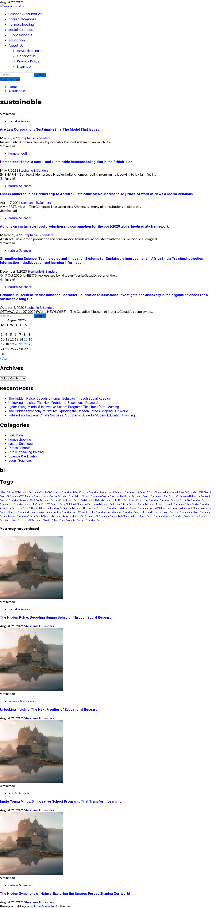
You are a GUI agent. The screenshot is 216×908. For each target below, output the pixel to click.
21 (21, 344)
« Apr (4, 358)
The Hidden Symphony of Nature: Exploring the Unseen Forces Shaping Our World (68, 411)
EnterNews (42, 906)
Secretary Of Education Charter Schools (38, 520)
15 (26, 339)
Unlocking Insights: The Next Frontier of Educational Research (53, 403)
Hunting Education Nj (64, 512)
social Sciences (21, 29)
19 (12, 344)
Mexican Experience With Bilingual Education (166, 512)
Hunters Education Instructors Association (30, 512)
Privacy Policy (28, 61)
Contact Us (26, 56)
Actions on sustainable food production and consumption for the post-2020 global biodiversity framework (84, 226)
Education (16, 40)
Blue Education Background (163, 492)
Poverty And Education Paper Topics (127, 516)
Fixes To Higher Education (36, 508)
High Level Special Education (133, 508)
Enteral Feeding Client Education (137, 504)
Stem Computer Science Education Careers (82, 520)
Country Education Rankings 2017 (17, 500)
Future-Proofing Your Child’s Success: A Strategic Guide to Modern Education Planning (71, 415)
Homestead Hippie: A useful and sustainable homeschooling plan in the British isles (66, 162)
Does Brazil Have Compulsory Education (138, 500)
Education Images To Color (27, 504)
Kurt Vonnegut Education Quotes (124, 512)
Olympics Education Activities (57, 516)
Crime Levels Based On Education (76, 500)
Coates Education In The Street (159, 496)
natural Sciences (22, 19)
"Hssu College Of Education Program (19, 492)
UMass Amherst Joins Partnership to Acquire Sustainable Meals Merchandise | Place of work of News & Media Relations (96, 194)
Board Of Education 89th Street (194, 492)
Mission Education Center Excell (25, 516)
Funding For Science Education (66, 508)
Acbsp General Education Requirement (93, 492)
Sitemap (24, 66)
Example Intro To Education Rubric (173, 504)
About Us (15, 45)
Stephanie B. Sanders (35, 138)
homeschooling (21, 24)
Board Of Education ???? (12, 496)
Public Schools (20, 35)
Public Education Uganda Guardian (165, 516)
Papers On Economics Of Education (91, 516)
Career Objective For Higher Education (121, 496)
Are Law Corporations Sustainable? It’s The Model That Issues (49, 129)
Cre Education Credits (47, 500)
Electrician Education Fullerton (103, 504)
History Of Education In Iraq (162, 508)
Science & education (25, 14)
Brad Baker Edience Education (85, 496)
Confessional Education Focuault (193, 496)
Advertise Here (29, 50)
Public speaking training (26, 452)
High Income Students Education (100, 508)
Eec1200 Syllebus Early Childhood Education (64, 504)
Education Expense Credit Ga (175, 500)
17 (2, 344)
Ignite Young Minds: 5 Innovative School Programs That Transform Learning (63, 407)
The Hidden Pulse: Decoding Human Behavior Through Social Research (60, 398)
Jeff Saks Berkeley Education (91, 512)
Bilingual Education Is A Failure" (131, 492)
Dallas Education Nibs (106, 500)
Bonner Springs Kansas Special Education (46, 496)
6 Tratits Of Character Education (55, 492)
